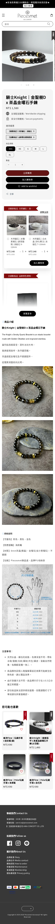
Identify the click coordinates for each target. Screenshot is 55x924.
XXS (10, 148)
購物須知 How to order (17, 863)
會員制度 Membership (17, 870)
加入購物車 (27, 179)
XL (10, 154)
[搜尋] (48, 24)
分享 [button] (12, 194)
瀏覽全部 (44, 212)
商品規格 (9, 143)
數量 (8, 160)
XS (20, 148)
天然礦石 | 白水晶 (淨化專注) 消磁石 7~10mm (40, 241)
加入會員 (28, 5)
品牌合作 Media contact (17, 860)
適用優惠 (10, 125)
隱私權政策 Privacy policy (18, 873)
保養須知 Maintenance (17, 866)
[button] (3, 15)
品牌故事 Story (13, 857)
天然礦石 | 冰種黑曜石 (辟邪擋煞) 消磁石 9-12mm (18, 242)
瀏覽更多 (27, 313)
